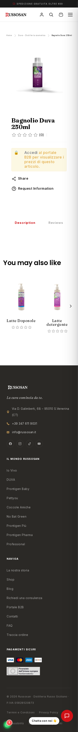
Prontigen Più (16, 525)
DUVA (11, 479)
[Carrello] (61, 14)
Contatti (12, 616)
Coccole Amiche (19, 507)
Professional (16, 544)
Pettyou (12, 498)
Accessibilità (15, 723)
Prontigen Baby (18, 489)
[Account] (42, 14)
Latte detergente (57, 322)
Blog (10, 588)
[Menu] (70, 15)
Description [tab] (25, 223)
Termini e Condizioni (21, 712)
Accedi (31, 152)
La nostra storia (18, 570)
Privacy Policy (48, 712)
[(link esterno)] (39, 74)
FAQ (10, 625)
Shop (10, 579)
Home (9, 35)
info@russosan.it (24, 432)
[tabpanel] (21, 300)
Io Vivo (12, 470)
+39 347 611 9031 (24, 423)
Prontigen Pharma (20, 535)
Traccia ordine (17, 635)
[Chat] (67, 716)
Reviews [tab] (55, 223)
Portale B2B (15, 607)
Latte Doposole (21, 320)
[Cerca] (52, 14)
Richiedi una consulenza (24, 598)
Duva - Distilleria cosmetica (31, 35)
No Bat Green (16, 516)
